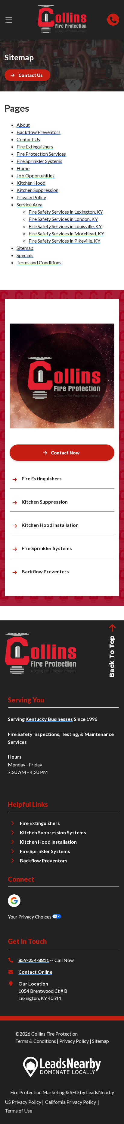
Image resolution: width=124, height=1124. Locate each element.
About (23, 125)
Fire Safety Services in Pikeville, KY (64, 241)
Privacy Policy (31, 197)
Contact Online (35, 972)
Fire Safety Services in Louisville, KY (65, 226)
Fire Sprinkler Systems (39, 161)
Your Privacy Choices (30, 916)
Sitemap (25, 248)
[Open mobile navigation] (9, 20)
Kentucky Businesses (49, 719)
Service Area (29, 204)
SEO (74, 1092)
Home (23, 168)
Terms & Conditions (35, 1041)
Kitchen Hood (31, 183)
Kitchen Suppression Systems (53, 832)
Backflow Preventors (38, 132)
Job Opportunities (35, 175)
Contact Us (28, 139)
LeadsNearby (100, 1092)
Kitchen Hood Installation (48, 842)
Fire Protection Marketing (37, 1092)
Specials (25, 255)
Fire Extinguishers (35, 146)
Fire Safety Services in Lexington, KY (66, 212)
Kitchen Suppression (37, 190)
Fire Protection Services (41, 154)
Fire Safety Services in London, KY (63, 219)
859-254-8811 (33, 960)
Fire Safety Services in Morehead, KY (66, 233)
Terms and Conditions (39, 262)
